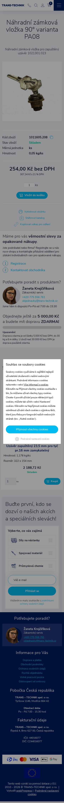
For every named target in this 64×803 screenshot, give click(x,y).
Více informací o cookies (36, 384)
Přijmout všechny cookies (32, 429)
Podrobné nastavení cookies (35, 439)
